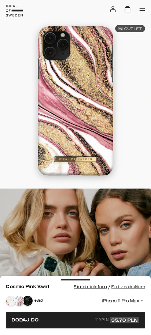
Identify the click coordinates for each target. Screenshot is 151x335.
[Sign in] (113, 9)
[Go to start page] (14, 10)
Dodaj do (75, 320)
